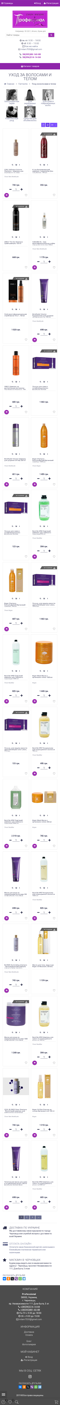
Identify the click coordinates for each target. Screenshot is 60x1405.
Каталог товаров (31, 66)
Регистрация (52, 3)
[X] (12, 1278)
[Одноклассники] (8, 1278)
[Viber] (16, 1278)
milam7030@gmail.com (31, 49)
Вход (38, 3)
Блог (29, 1341)
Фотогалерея (29, 1344)
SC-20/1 (28, 31)
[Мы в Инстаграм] (30, 1376)
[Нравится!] (26, 195)
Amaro (34, 31)
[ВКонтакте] (4, 1278)
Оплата (29, 1335)
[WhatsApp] (20, 1278)
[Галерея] (16, 164)
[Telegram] (24, 1278)
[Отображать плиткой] (43, 125)
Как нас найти (31, 46)
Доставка (29, 1332)
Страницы (8, 3)
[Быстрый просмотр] (12, 164)
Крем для (42, 31)
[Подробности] (19, 164)
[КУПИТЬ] (6, 195)
